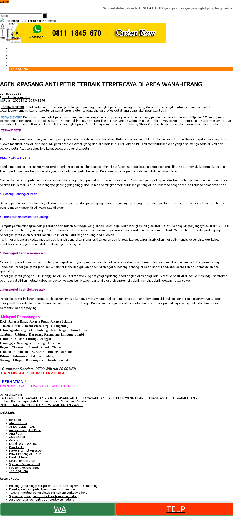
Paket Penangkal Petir (25, 51)
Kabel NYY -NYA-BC (23, 443)
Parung (39, 343)
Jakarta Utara (32, 326)
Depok (47, 326)
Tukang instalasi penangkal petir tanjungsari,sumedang (48, 492)
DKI (3, 321)
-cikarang (19, 330)
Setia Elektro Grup (22, 461)
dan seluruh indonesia (54, 360)
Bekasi (32, 330)
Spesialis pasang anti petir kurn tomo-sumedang (44, 496)
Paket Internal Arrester (25, 55)
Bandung (32, 360)
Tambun (6, 334)
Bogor (4, 347)
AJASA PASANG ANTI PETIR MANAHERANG (77, 398)
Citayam (53, 343)
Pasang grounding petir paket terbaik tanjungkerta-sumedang (53, 486)
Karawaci (38, 351)
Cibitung (20, 334)
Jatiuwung (20, 356)
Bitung (4, 356)
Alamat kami (18, 65)
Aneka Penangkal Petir (25, 430)
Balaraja (50, 356)
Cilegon (18, 360)
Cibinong (6, 330)
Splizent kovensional (24, 467)
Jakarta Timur (10, 326)
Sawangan (24, 343)
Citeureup (18, 347)
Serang (5, 360)
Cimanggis (7, 343)
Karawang (36, 334)
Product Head (19, 457)
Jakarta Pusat (39, 321)
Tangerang (61, 326)
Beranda (15, 48)
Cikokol (5, 351)
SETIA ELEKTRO (13, 107)
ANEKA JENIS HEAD (22, 426)
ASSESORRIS (18, 437)
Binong (53, 351)
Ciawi (45, 347)
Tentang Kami (18, 69)
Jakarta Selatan (61, 321)
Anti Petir (16, 433)
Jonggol (45, 339)
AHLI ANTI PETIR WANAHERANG (24, 398)
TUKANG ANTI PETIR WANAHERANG (172, 398)
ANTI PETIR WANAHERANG (127, 398)
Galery (13, 62)
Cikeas (19, 339)
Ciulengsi (32, 339)
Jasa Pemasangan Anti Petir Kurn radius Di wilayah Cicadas (43, 401)
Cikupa (35, 356)
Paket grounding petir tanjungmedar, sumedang (43, 489)
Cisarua (57, 347)
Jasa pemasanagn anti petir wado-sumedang (41, 499)
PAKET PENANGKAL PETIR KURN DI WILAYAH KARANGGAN (41, 405)
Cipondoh (20, 351)
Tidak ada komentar (16, 97)
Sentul (33, 347)
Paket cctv (16, 58)
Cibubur (6, 339)
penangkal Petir (11, 394)
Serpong (66, 351)
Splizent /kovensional (24, 464)
